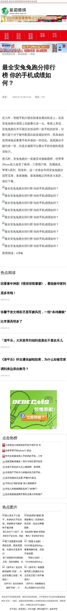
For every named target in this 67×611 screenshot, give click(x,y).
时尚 (19, 36)
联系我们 (22, 609)
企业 (55, 36)
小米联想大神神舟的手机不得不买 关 (23, 445)
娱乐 (7, 36)
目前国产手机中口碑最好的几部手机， (23, 472)
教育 (43, 36)
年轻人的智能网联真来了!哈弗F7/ (21, 489)
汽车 (54, 34)
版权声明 (53, 609)
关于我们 (13, 609)
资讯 (18, 34)
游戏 (7, 38)
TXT (46, 609)
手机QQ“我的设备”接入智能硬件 (20, 483)
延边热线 (22, 54)
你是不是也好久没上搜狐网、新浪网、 (23, 467)
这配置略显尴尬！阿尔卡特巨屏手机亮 (23, 461)
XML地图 (32, 609)
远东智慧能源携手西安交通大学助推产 (23, 494)
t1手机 (19, 253)
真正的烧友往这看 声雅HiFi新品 (20, 478)
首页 (6, 34)
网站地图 (41, 609)
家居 (31, 36)
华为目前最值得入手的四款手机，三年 (23, 456)
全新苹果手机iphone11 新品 (18, 450)
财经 (30, 34)
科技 (42, 34)
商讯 (19, 38)
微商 (31, 38)
